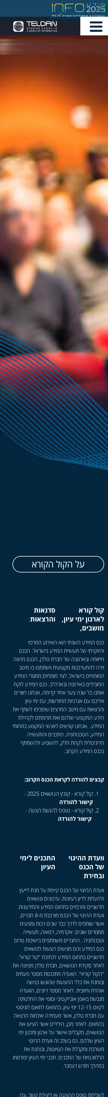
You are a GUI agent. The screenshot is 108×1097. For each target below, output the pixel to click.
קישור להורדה (76, 802)
